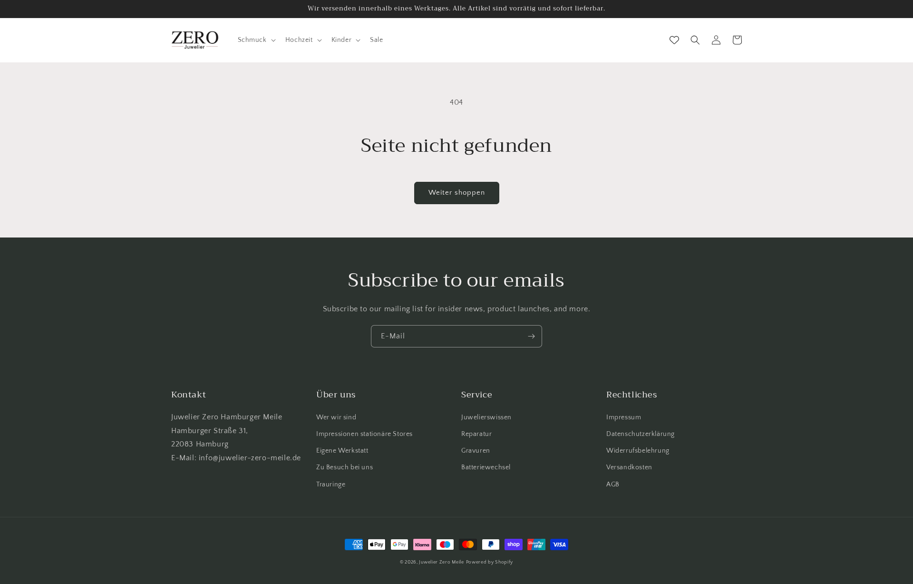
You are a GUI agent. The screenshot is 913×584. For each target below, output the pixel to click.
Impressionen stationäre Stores (364, 434)
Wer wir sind (336, 417)
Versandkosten (629, 467)
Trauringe (330, 484)
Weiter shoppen (456, 192)
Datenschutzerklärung (640, 434)
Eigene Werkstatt (342, 451)
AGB (613, 484)
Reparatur (476, 434)
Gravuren (475, 451)
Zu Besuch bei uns (344, 467)
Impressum (623, 417)
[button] (256, 40)
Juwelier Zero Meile (441, 562)
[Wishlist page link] (674, 40)
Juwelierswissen (486, 417)
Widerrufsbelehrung (638, 451)
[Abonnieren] (531, 336)
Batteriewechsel (486, 467)
